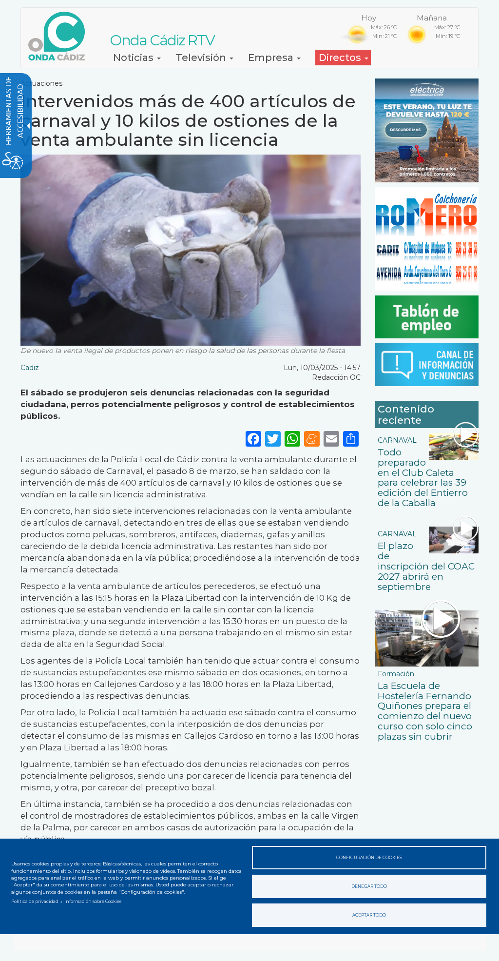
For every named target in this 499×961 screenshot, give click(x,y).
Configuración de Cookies (369, 857)
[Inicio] (60, 36)
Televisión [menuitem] (202, 57)
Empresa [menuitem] (272, 57)
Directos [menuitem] (341, 57)
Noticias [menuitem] (134, 57)
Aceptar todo (369, 915)
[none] (351, 438)
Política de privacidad (34, 901)
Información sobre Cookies (92, 901)
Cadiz (29, 367)
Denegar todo (369, 886)
